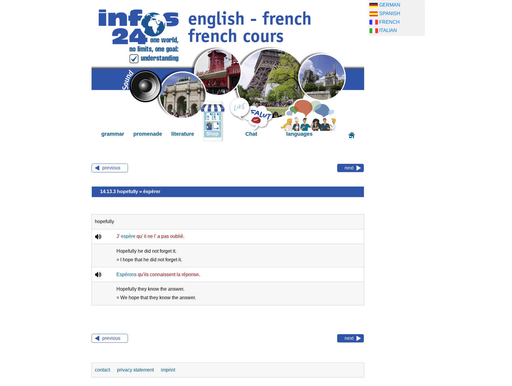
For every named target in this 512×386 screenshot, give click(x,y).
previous (111, 167)
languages (299, 134)
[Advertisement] (397, 133)
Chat (251, 134)
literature (182, 134)
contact (103, 369)
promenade (147, 134)
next (349, 167)
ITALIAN (388, 30)
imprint (168, 369)
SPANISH (389, 13)
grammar (112, 134)
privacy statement (136, 369)
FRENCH (389, 22)
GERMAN (389, 4)
